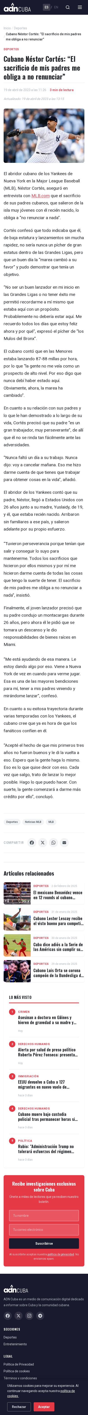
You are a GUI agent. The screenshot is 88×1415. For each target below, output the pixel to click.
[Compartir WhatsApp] (53, 842)
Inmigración (28, 1076)
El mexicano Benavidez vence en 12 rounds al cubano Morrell (57, 897)
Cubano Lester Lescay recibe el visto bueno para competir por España (57, 923)
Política (25, 1140)
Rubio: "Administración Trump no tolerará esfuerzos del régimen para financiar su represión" (46, 1151)
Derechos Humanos (34, 1044)
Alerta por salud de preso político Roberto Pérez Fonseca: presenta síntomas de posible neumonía (47, 1054)
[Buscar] (68, 7)
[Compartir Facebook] (31, 842)
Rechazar (19, 1407)
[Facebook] (8, 1316)
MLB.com (40, 195)
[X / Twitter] (18, 1316)
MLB (51, 822)
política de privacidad (61, 1254)
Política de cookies (17, 1371)
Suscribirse (44, 1243)
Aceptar (44, 1407)
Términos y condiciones (20, 1378)
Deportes (20, 28)
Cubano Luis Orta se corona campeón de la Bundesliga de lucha (58, 975)
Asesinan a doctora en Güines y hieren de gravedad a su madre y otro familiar (46, 1022)
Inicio (7, 28)
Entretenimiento (15, 1344)
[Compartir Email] (64, 842)
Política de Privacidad (19, 1364)
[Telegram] (40, 1316)
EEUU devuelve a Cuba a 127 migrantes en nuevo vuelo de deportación (42, 1087)
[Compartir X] (42, 842)
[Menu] (79, 7)
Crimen (24, 1011)
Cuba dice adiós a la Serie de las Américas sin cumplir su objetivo (58, 949)
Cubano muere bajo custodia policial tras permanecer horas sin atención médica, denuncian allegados (47, 1121)
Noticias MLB (33, 822)
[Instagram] (29, 1316)
